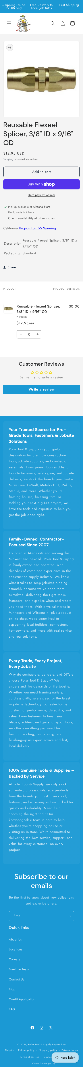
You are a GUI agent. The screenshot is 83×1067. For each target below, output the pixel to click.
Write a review (41, 389)
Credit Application (22, 999)
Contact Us (16, 979)
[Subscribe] (69, 916)
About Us (15, 939)
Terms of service (29, 1057)
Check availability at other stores (31, 218)
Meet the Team (19, 969)
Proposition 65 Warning (37, 228)
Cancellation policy (43, 1063)
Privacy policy (70, 1050)
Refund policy (26, 1050)
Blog (12, 989)
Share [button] (12, 267)
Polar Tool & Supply (39, 1044)
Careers (14, 959)
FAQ (12, 1009)
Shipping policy (48, 1050)
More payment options (41, 195)
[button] (9, 23)
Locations (15, 949)
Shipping (8, 159)
